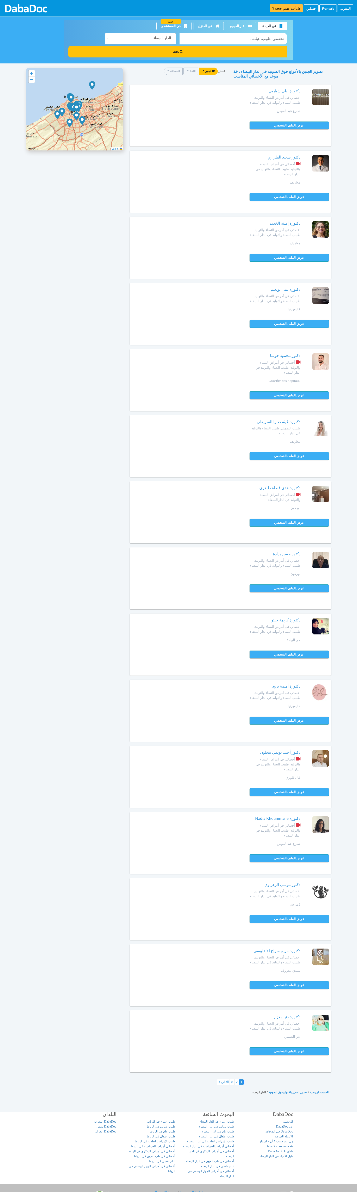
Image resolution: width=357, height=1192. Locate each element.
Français (328, 8)
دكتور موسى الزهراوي (282, 885)
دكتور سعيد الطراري (284, 157)
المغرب (345, 8)
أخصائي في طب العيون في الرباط (154, 1156)
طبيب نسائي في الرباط (161, 1126)
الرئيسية (288, 1121)
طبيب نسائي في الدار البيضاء (216, 1126)
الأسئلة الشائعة (284, 1136)
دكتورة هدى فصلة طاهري (279, 488)
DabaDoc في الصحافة (279, 1131)
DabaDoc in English (280, 1151)
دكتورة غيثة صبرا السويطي (278, 422)
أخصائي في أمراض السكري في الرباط (151, 1151)
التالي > (223, 1082)
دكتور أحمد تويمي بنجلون (280, 753)
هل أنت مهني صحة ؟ (286, 8)
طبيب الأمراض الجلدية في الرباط (155, 1141)
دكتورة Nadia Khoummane (277, 819)
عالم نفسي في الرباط (162, 1161)
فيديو (208, 71)
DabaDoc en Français (279, 1146)
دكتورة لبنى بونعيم (285, 290)
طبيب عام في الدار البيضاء (218, 1131)
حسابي (311, 8)
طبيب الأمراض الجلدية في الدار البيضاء (210, 1141)
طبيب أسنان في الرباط (161, 1121)
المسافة (175, 71)
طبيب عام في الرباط (162, 1131)
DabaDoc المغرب (105, 1121)
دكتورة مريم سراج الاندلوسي (276, 951)
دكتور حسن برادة (286, 554)
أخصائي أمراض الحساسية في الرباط (153, 1146)
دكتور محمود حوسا (285, 356)
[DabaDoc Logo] (26, 8)
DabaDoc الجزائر (105, 1131)
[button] (76, 108)
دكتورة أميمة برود (286, 686)
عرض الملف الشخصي (289, 125)
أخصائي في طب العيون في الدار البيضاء (210, 1161)
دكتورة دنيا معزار (287, 1017)
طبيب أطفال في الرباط (161, 1136)
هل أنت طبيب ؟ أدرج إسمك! (276, 1141)
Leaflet (116, 148)
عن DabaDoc (284, 1126)
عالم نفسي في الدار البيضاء (217, 1166)
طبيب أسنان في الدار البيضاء (217, 1121)
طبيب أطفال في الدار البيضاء (216, 1136)
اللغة (192, 71)
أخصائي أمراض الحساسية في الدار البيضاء (208, 1146)
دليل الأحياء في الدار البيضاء (276, 1156)
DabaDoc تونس (106, 1126)
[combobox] (140, 38)
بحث (176, 51)
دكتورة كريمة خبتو (285, 620)
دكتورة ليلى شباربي (284, 91)
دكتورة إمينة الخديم (284, 223)
